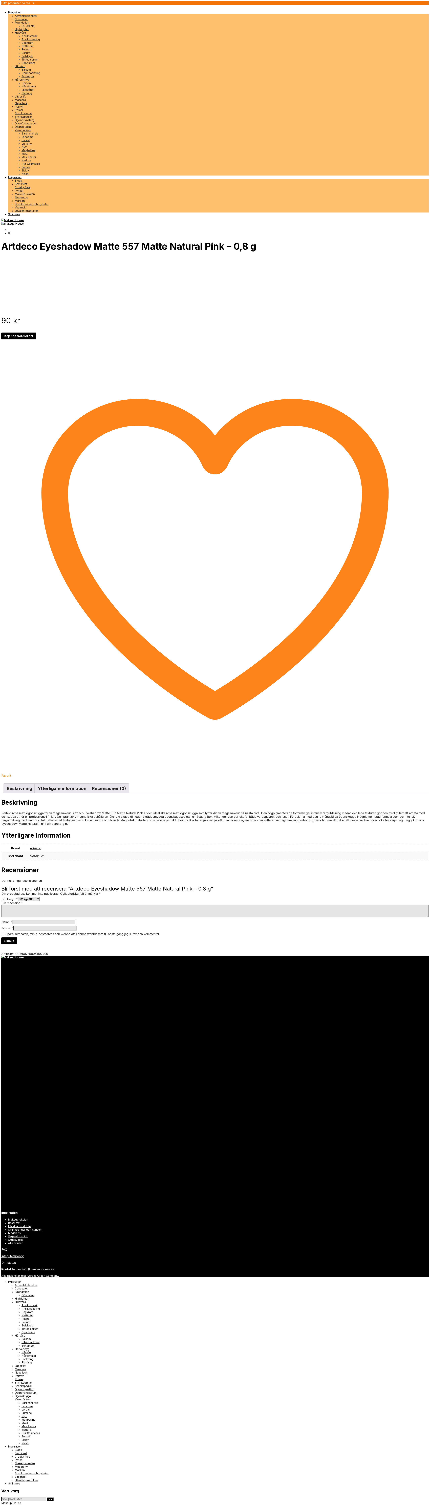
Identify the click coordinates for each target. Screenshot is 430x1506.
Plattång (27, 93)
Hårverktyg (22, 79)
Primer (19, 110)
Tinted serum (30, 59)
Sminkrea (14, 214)
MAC (25, 153)
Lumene (27, 143)
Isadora (26, 160)
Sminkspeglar (23, 116)
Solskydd (27, 56)
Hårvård (20, 66)
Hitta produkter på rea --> (17, 3)
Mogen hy (21, 197)
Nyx (24, 147)
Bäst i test (21, 184)
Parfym (19, 106)
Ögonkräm (28, 63)
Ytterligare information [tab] (62, 788)
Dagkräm (27, 42)
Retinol (26, 49)
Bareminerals (30, 133)
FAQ (4, 1249)
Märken (20, 200)
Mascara (20, 100)
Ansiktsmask (29, 36)
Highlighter (22, 29)
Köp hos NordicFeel (18, 336)
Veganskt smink (18, 1236)
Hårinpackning (31, 73)
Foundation (22, 22)
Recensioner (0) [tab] (109, 788)
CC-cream (28, 26)
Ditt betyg (9, 899)
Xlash (25, 174)
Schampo (28, 76)
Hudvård (20, 32)
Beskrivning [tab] (19, 788)
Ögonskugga (23, 126)
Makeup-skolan (25, 194)
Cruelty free (22, 187)
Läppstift (20, 96)
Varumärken (23, 130)
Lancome (27, 137)
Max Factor (29, 157)
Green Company (47, 1275)
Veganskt (20, 207)
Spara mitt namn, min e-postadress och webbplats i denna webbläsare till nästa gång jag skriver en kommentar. (83, 934)
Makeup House (11, 1503)
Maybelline (28, 150)
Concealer (21, 19)
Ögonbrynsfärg (24, 120)
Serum (26, 52)
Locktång (27, 89)
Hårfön (26, 83)
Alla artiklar (15, 1243)
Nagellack (21, 103)
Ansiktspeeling (31, 39)
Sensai (26, 167)
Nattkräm (27, 46)
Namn (6, 922)
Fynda (19, 190)
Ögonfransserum (25, 123)
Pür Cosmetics (31, 163)
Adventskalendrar (26, 15)
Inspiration (15, 177)
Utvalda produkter (26, 211)
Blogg (18, 180)
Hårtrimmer (29, 86)
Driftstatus (8, 1262)
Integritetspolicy (12, 1256)
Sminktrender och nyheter (32, 204)
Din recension (12, 903)
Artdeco (35, 848)
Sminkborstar (23, 113)
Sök (50, 1499)
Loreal (26, 140)
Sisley (25, 170)
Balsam (26, 69)
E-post (7, 928)
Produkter (14, 12)
